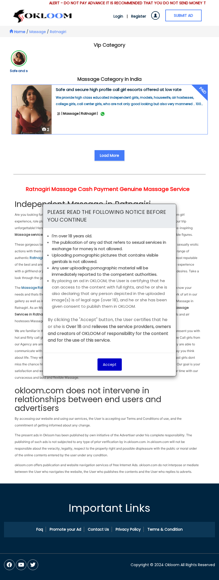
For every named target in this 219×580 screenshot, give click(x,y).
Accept (109, 364)
